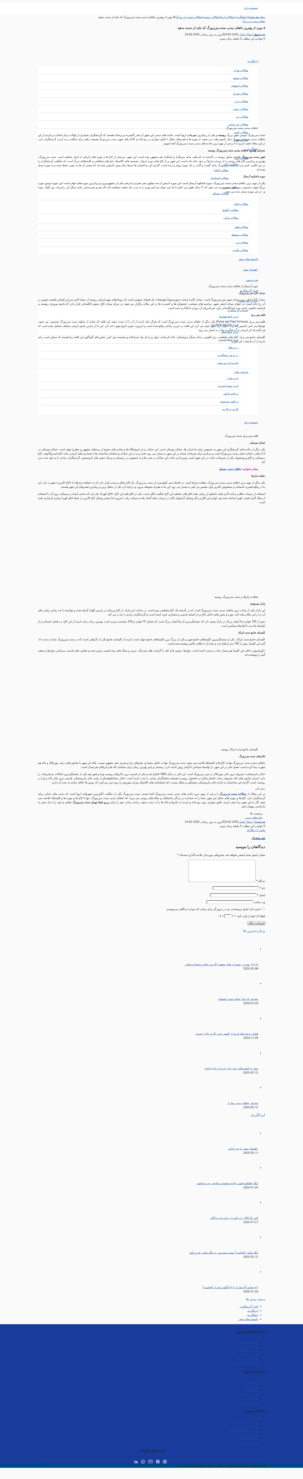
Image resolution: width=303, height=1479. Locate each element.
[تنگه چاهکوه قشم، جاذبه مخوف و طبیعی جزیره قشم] (239, 1168)
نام (262, 888)
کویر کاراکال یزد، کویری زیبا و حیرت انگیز (234, 1217)
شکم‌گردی (252, 1386)
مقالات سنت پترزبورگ (189, 17)
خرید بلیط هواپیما (228, 316)
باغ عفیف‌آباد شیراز (247, 1438)
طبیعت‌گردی (250, 1399)
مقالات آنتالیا (221, 170)
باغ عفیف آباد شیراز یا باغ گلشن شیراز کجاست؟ (230, 1287)
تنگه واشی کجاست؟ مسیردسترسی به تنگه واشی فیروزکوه (224, 1252)
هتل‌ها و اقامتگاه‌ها (247, 1359)
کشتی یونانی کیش (247, 1442)
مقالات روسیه (211, 17)
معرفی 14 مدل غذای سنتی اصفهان (238, 999)
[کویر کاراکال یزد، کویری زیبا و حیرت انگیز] (239, 1202)
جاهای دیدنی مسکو (230, 468)
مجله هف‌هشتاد (256, 17)
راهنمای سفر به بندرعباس (243, 1148)
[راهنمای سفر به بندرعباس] (239, 1133)
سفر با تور (252, 1355)
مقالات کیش (241, 132)
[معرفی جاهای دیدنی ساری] (239, 1087)
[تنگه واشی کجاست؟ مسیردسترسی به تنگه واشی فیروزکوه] (239, 1237)
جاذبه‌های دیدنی (253, 817)
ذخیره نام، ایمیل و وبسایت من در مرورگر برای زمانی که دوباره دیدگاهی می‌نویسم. (213, 909)
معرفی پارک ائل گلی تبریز (243, 1434)
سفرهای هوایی (249, 1342)
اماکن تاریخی (250, 1394)
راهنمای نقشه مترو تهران (243, 1430)
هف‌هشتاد (259, 34)
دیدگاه (260, 881)
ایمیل (261, 895)
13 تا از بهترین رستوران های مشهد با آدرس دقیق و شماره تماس (221, 964)
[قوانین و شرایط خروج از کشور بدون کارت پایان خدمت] (239, 1018)
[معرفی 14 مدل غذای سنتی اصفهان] (239, 983)
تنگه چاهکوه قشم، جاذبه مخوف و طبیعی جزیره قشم (227, 1183)
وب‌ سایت (259, 902)
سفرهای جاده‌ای (248, 1350)
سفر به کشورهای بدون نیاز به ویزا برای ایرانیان (231, 1068)
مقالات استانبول (219, 178)
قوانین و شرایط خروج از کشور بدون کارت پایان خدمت (226, 1033)
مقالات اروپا (227, 17)
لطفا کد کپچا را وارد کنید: (251, 916)
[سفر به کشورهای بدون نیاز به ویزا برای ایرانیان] (239, 1053)
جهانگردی (240, 17)
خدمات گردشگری (237, 310)
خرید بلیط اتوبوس (228, 339)
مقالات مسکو (221, 193)
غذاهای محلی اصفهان (245, 1426)
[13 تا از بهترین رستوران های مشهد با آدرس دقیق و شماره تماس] (239, 949)
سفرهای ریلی (250, 1346)
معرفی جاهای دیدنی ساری (242, 1103)
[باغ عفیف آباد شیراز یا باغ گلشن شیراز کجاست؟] (239, 1272)
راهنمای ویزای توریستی (244, 1363)
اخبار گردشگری (249, 290)
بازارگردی (252, 1390)
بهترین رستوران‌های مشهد (243, 1421)
